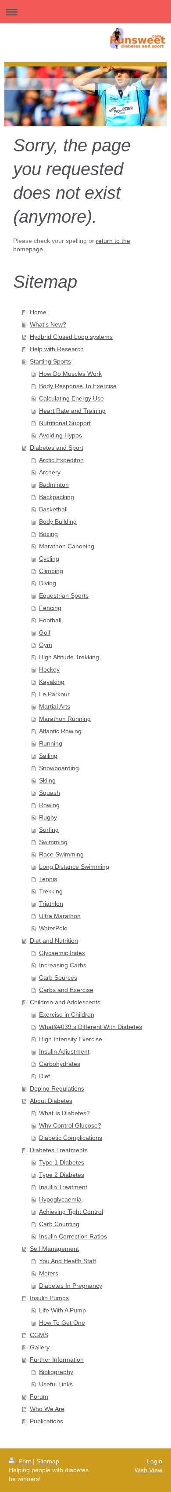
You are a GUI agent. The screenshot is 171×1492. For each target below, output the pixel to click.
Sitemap (47, 1461)
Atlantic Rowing (60, 731)
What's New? (48, 324)
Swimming (53, 841)
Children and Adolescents (65, 1002)
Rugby (48, 817)
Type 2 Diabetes (61, 1174)
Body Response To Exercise (78, 386)
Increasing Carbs (62, 965)
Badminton (54, 484)
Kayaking (51, 681)
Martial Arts (54, 706)
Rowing (49, 804)
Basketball (53, 509)
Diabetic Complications (70, 1137)
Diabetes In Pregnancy (70, 1285)
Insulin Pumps (49, 1297)
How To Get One (62, 1322)
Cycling (49, 558)
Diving (47, 583)
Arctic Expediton (61, 459)
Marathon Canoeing (66, 546)
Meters (48, 1273)
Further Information (57, 1359)
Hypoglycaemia (60, 1199)
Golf (44, 632)
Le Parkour (54, 694)
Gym (45, 644)
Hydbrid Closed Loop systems (71, 336)
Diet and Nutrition (54, 940)
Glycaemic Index (62, 952)
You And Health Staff (67, 1260)
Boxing (48, 533)
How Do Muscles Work (70, 373)
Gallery (40, 1347)
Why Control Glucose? (70, 1125)
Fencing (50, 607)
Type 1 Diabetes (61, 1162)
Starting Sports (50, 361)
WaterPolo (53, 928)
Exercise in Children (66, 1014)
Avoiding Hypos (60, 435)
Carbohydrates (59, 1063)
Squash (49, 792)
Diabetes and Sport (56, 447)
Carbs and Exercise (66, 989)
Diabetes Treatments (59, 1150)
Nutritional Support (65, 422)
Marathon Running (65, 718)
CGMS (39, 1334)
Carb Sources (58, 977)
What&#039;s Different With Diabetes (90, 1026)
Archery (50, 472)
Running (50, 743)
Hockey (49, 669)
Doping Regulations (57, 1088)
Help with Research (57, 349)
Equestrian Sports (64, 595)
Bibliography (56, 1371)
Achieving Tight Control (71, 1211)
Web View (148, 1470)
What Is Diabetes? (64, 1113)
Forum (39, 1396)
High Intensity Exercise (70, 1039)
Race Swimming (61, 854)
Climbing (51, 570)
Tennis (48, 878)
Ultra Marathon (60, 915)
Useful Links (56, 1384)
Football (50, 620)
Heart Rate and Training (72, 410)
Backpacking (56, 496)
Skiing (47, 780)
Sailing (48, 755)
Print (25, 1461)
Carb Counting (59, 1223)
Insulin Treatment (63, 1187)
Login (154, 1461)
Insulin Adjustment (64, 1051)
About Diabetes (51, 1100)
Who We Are (47, 1408)
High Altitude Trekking (69, 657)
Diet (44, 1076)
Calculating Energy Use (71, 398)
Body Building (58, 521)
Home (38, 312)
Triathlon (51, 903)
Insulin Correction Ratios (73, 1236)
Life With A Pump (62, 1310)
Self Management (54, 1248)
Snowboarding (59, 768)
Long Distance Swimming (74, 866)
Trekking (51, 891)
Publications (46, 1421)
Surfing (49, 829)
